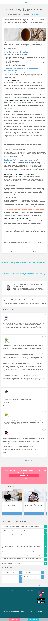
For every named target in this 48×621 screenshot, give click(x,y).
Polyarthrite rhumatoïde (31, 572)
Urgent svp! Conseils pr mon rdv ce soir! (13, 534)
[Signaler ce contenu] (45, 314)
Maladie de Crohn (30, 576)
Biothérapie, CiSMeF (6, 266)
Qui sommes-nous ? (6, 592)
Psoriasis (7, 576)
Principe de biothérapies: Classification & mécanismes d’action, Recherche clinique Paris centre (23, 259)
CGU (14, 598)
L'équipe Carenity (5, 595)
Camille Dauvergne (36, 14)
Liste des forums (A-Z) (29, 598)
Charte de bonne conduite (18, 596)
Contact (15, 600)
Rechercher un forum (29, 593)
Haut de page (43, 585)
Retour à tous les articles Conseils (10, 5)
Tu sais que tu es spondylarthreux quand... (13, 543)
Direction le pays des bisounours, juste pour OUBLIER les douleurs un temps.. (22, 526)
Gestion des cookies (17, 599)
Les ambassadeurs (6, 596)
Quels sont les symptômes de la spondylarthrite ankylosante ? (18, 538)
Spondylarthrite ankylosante (11, 572)
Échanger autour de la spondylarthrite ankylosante (16, 530)
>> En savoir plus (29, 291)
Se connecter (33, 619)
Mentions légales (17, 597)
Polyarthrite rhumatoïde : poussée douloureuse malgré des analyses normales (22, 551)
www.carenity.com (10, 611)
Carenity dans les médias (18, 594)
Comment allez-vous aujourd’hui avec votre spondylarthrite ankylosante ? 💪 (22, 555)
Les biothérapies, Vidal (6, 278)
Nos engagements (6, 604)
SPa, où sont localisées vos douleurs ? (12, 563)
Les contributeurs (6, 599)
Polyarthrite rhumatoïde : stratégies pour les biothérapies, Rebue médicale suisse (20, 270)
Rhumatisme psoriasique (10, 580)
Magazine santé (28, 592)
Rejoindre (24, 475)
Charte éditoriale (17, 595)
